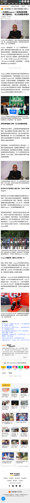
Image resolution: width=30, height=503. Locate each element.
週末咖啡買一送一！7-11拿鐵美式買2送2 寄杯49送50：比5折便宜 (5, 435)
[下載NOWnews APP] (22, 1)
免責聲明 (11, 478)
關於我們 (15, 480)
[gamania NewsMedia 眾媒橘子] (15, 492)
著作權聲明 (24, 478)
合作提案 (20, 480)
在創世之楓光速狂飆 (21, 422)
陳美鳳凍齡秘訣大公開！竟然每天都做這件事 (5, 408)
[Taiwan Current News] (20, 1)
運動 (20, 3)
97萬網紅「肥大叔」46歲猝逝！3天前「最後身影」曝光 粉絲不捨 (24, 446)
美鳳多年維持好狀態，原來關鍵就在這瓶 (7, 462)
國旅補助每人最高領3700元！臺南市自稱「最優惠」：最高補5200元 (15, 396)
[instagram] (13, 486)
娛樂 (16, 3)
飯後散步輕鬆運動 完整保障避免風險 (22, 462)
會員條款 (9, 480)
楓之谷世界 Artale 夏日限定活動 (24, 395)
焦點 (2, 3)
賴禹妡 (4, 16)
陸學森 (10, 373)
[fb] (9, 486)
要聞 (9, 3)
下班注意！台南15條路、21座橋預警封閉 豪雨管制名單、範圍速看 (15, 435)
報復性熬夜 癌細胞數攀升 (5, 446)
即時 (5, 3)
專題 (13, 3)
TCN (29, 6)
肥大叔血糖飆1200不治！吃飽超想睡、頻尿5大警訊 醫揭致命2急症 (8, 423)
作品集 (24, 357)
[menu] (29, 3)
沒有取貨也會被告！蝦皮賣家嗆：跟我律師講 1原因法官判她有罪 (14, 446)
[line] (16, 486)
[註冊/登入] (28, 1)
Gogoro (4, 373)
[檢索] (25, 1)
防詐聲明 (5, 478)
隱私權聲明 (17, 478)
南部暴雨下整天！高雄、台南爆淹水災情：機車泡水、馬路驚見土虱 (24, 407)
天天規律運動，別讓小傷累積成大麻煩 (24, 435)
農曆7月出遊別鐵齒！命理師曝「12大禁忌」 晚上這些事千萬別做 (15, 407)
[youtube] (19, 486)
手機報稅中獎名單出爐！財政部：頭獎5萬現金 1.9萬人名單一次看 (5, 396)
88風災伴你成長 (15, 6)
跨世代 (23, 6)
